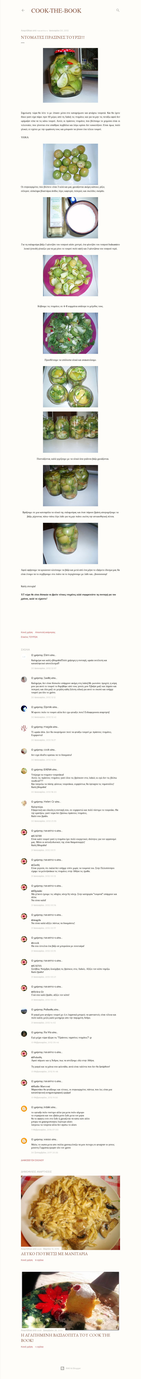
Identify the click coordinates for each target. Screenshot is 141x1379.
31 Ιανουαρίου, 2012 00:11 (43, 850)
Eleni (47, 655)
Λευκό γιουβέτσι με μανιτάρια (54, 1253)
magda (48, 726)
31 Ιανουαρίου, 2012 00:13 (43, 876)
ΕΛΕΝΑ (48, 769)
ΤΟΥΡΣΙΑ (33, 637)
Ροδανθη (48, 1009)
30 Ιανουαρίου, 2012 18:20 (44, 792)
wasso (47, 1139)
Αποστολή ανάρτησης (45, 632)
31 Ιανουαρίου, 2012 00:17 (43, 928)
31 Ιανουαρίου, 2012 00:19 (43, 951)
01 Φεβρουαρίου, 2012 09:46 (45, 1042)
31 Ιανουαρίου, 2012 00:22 (43, 999)
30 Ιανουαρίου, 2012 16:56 (43, 759)
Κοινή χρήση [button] (27, 632)
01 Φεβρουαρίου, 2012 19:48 (44, 1071)
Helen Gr (49, 801)
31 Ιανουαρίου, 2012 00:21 (43, 977)
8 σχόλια (39, 1260)
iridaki (47, 1107)
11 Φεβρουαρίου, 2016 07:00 (44, 1129)
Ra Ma (47, 1032)
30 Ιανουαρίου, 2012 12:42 (43, 717)
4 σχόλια (39, 1346)
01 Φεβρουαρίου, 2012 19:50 (44, 1097)
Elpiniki (48, 707)
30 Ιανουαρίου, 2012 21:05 (43, 821)
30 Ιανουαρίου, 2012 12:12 (43, 697)
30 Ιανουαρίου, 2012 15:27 (43, 740)
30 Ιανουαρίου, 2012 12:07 (43, 668)
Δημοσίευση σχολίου (32, 1160)
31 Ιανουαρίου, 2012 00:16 (43, 905)
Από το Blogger (73, 1368)
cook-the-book (56, 10)
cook (47, 749)
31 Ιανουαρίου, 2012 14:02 (43, 1022)
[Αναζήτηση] (118, 9)
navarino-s (50, 830)
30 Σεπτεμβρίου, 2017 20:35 (44, 1152)
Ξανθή (47, 678)
